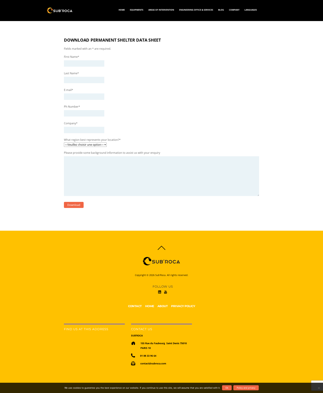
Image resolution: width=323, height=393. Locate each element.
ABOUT (162, 306)
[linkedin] (159, 291)
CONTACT (135, 306)
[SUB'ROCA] (59, 11)
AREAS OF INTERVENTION (161, 9)
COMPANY (234, 9)
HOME (122, 9)
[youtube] (165, 291)
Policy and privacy (246, 387)
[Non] (318, 388)
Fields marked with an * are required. (87, 49)
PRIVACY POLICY (183, 306)
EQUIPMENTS (136, 9)
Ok (226, 387)
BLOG (221, 9)
